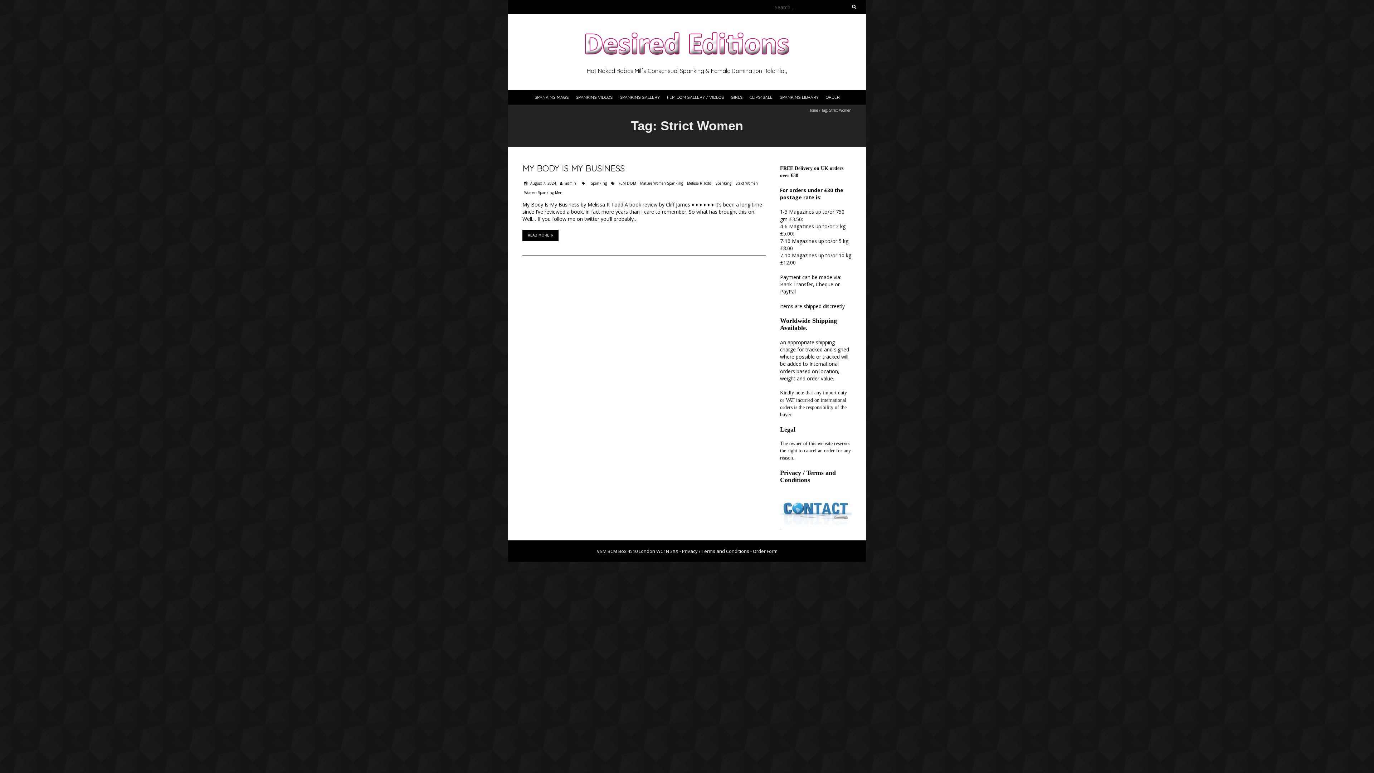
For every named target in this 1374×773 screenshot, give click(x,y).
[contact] (816, 498)
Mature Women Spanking (661, 183)
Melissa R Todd (699, 183)
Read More (538, 235)
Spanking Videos (594, 97)
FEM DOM (627, 183)
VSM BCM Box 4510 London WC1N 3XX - (639, 551)
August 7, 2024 (542, 183)
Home (813, 110)
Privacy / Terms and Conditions (808, 476)
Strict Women (746, 183)
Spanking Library (799, 97)
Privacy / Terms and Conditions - (717, 551)
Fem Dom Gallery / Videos (695, 97)
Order (833, 97)
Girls (736, 97)
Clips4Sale (761, 97)
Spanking (599, 183)
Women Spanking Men (543, 192)
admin (570, 183)
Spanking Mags (552, 97)
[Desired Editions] (687, 32)
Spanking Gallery (640, 97)
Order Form (765, 551)
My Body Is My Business (573, 168)
